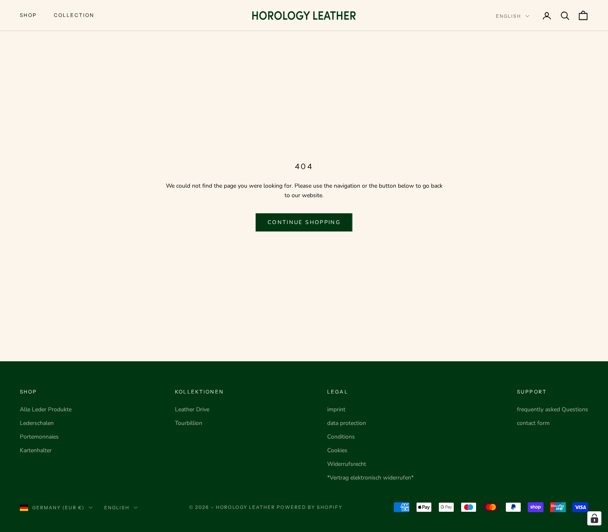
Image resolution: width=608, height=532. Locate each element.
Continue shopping (304, 222)
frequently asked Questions (552, 409)
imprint (336, 409)
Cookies (337, 450)
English (508, 16)
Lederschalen (37, 423)
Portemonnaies (39, 437)
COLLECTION (74, 15)
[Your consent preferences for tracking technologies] (594, 518)
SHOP (28, 15)
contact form (533, 423)
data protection (346, 423)
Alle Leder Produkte (46, 409)
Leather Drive (192, 409)
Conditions (341, 437)
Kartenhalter (36, 450)
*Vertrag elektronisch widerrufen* (370, 478)
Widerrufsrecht (346, 464)
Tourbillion (188, 423)
